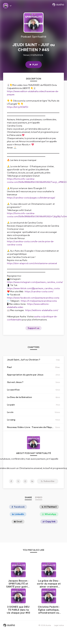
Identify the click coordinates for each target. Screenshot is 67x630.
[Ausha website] (58, 4)
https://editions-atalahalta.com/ (41, 310)
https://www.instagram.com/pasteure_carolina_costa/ (35, 282)
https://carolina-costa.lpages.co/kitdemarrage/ (31, 197)
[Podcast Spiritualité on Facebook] (11, 481)
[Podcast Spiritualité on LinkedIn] (32, 481)
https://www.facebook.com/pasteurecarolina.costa (33, 297)
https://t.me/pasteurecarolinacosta (39, 301)
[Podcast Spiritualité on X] (18, 481)
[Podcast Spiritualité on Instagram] (25, 481)
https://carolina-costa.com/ (39, 291)
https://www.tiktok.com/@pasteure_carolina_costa (33, 288)
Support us (33, 328)
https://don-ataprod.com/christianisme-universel (32, 263)
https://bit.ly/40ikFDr (17, 107)
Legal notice (59, 625)
